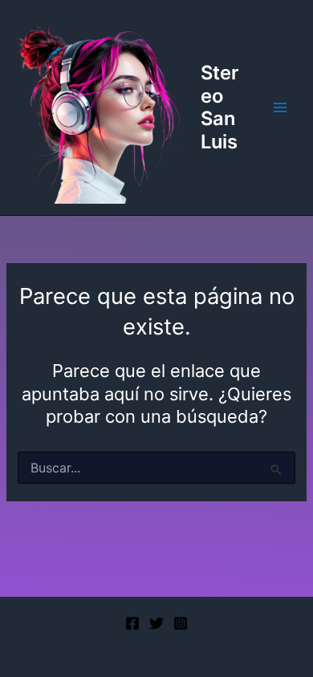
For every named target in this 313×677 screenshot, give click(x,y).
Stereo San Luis (219, 106)
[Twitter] (156, 623)
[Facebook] (132, 623)
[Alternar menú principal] (280, 107)
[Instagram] (180, 623)
